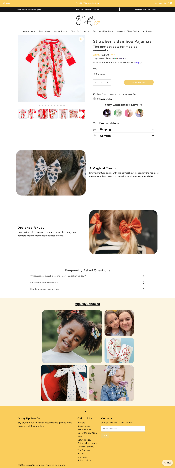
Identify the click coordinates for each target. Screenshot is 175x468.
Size (95, 68)
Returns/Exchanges (87, 443)
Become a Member (102, 31)
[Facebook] (85, 411)
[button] (123, 58)
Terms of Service (86, 446)
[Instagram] (89, 411)
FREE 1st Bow (84, 429)
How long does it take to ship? (44, 289)
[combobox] (30, 3)
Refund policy (84, 440)
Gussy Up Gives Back (127, 31)
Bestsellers (44, 31)
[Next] (81, 114)
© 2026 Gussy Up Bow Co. (31, 465)
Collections (60, 31)
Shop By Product (79, 31)
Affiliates (147, 31)
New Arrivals (29, 31)
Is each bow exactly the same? (44, 282)
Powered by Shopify (55, 465)
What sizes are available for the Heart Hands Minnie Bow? (58, 276)
